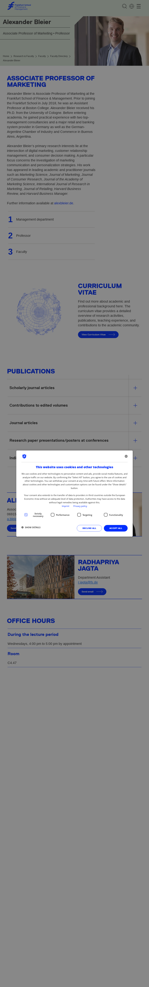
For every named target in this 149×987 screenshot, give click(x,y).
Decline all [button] (89, 528)
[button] (30, 527)
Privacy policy (80, 505)
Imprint (65, 505)
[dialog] (74, 493)
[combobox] (126, 456)
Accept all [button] (115, 528)
